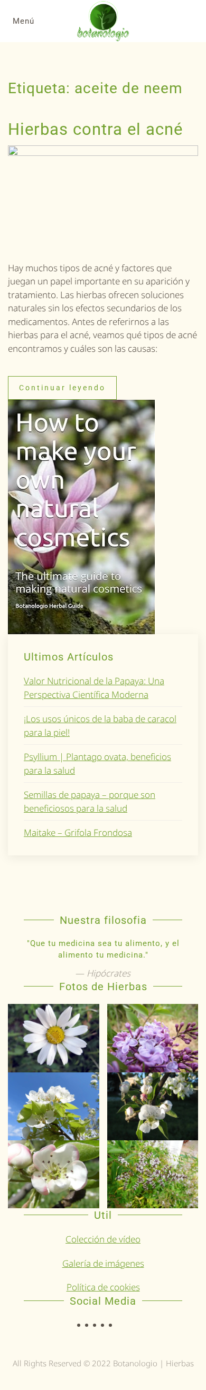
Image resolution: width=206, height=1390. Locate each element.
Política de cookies (103, 1287)
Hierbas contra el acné (95, 129)
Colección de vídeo (103, 1239)
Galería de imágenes (103, 1263)
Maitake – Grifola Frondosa (78, 832)
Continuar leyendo (62, 387)
